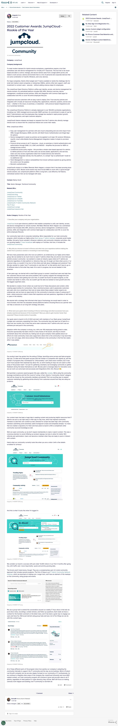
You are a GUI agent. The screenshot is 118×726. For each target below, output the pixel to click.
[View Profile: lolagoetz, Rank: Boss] (9, 16)
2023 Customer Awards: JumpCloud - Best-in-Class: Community (98, 18)
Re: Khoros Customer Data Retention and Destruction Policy (99, 34)
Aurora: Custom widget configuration (98, 29)
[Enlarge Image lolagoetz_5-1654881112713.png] (35, 591)
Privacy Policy (27, 720)
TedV (95, 26)
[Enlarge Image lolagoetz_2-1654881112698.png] (33, 397)
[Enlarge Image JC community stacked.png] (25, 43)
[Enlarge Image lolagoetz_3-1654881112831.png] (35, 474)
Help (35, 720)
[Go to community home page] (9, 2)
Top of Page (17, 720)
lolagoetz (15, 15)
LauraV (96, 31)
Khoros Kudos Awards (15, 7)
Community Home (6, 720)
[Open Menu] (115, 7)
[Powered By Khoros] (112, 722)
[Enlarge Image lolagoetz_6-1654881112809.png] (34, 642)
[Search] (103, 3)
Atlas (2, 7)
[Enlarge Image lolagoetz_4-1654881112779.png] (35, 535)
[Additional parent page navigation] (7, 7)
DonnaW (13, 698)
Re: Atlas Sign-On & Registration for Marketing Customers (97, 24)
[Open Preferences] (3, 723)
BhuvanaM (97, 42)
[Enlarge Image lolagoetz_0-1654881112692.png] (30, 346)
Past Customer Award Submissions (30, 7)
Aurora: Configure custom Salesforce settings (98, 40)
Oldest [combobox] (71, 693)
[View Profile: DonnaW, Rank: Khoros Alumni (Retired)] (8, 699)
